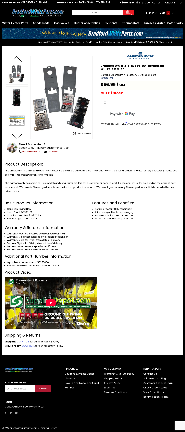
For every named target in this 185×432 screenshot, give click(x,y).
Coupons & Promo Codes (79, 373)
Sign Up (43, 388)
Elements (110, 23)
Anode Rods (41, 23)
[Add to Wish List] (105, 102)
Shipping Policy (113, 378)
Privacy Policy (112, 383)
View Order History (154, 392)
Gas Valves (61, 23)
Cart (164, 13)
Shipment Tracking (154, 378)
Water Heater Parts (15, 23)
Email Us (53, 151)
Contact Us (153, 2)
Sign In (150, 13)
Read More (107, 77)
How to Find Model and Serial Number (82, 385)
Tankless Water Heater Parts (163, 23)
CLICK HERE (23, 341)
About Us (70, 378)
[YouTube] (16, 413)
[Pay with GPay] (122, 113)
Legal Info (109, 387)
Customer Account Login (158, 383)
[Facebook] (6, 413)
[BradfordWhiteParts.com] (38, 13)
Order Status (174, 2)
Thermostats (130, 23)
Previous (16, 59)
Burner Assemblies (87, 23)
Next (16, 136)
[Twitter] (11, 413)
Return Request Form (156, 397)
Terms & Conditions (115, 392)
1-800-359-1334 (31, 151)
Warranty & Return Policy (119, 373)
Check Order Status (155, 387)
